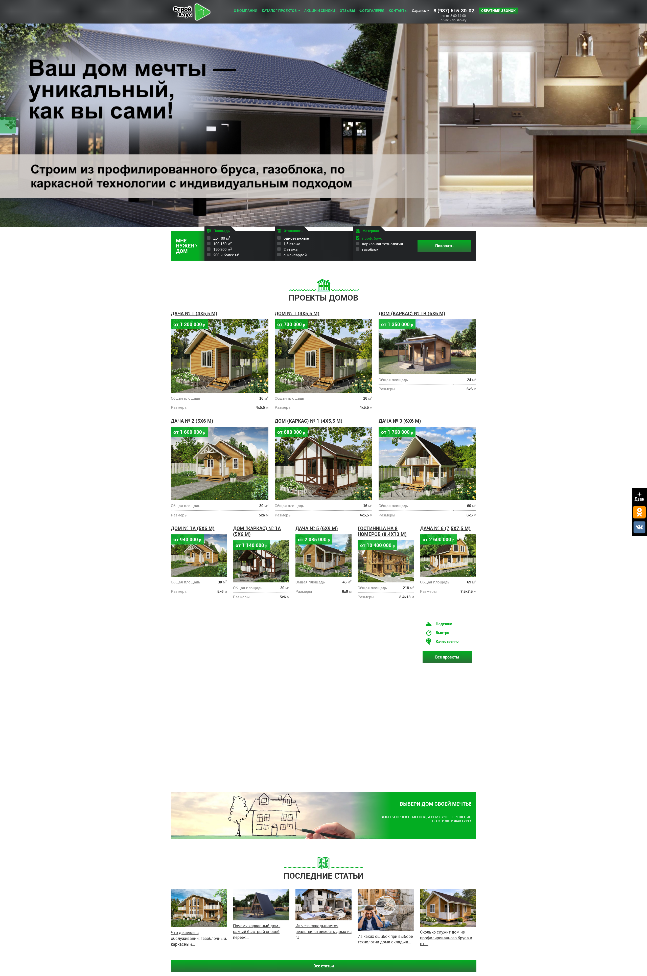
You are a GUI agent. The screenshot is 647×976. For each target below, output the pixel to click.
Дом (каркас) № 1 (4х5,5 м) (308, 421)
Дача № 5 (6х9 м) (316, 528)
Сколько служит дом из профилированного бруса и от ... (446, 937)
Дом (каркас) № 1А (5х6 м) (257, 531)
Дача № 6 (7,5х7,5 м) (445, 528)
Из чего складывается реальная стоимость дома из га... (323, 931)
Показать (444, 245)
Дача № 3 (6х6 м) (400, 421)
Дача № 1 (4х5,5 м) (194, 313)
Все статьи (323, 965)
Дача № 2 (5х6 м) (192, 421)
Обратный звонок (498, 10)
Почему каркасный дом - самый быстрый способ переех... (256, 931)
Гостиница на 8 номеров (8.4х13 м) (382, 531)
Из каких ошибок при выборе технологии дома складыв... (385, 939)
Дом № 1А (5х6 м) (193, 528)
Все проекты (447, 657)
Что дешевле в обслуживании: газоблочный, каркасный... (199, 938)
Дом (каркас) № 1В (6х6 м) (412, 313)
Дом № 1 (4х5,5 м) (297, 313)
